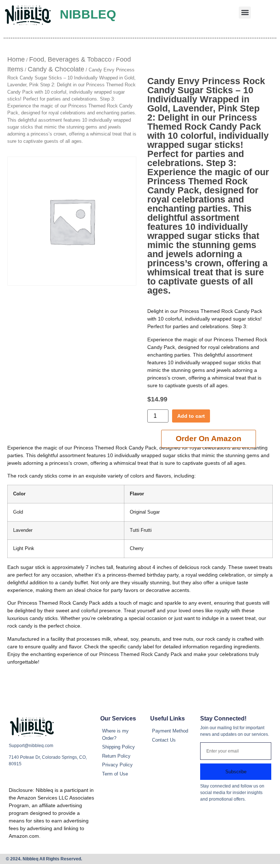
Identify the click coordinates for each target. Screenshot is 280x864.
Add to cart (191, 416)
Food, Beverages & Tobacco (70, 59)
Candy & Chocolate (56, 69)
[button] (245, 13)
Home (16, 59)
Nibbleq (88, 14)
